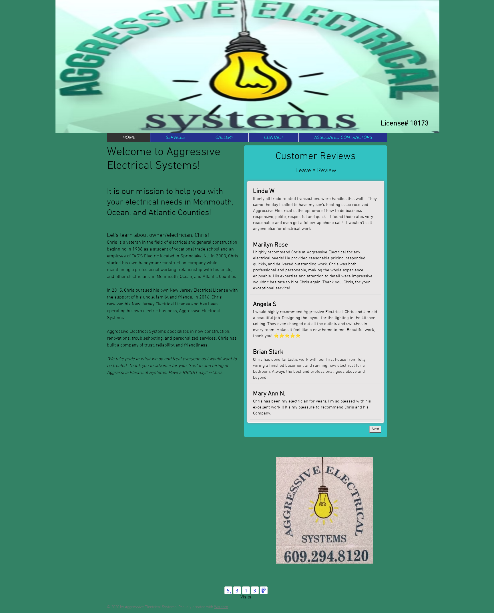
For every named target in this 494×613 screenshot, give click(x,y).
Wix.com (221, 607)
